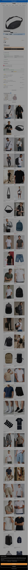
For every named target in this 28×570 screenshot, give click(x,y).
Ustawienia (14, 566)
